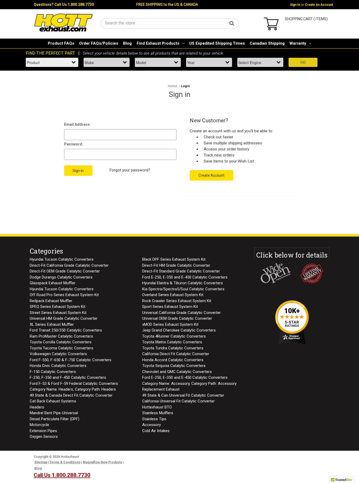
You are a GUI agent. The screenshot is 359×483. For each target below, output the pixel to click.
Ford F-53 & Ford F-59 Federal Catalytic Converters (74, 383)
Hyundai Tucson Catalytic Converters (62, 259)
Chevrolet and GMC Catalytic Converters (177, 371)
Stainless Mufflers (157, 413)
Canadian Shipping (267, 43)
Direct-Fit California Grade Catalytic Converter (69, 265)
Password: (73, 144)
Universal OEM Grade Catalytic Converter (177, 318)
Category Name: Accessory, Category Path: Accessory (189, 383)
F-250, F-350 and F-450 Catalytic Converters (68, 377)
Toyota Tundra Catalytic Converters (172, 348)
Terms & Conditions (64, 462)
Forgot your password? (129, 170)
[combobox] (169, 22)
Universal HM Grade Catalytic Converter (64, 318)
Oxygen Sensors (44, 436)
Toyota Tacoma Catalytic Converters (61, 348)
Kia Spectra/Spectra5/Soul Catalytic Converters (183, 289)
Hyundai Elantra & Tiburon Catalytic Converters (182, 283)
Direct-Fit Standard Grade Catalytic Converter (181, 271)
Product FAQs (61, 43)
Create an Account (319, 5)
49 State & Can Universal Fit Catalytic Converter (183, 395)
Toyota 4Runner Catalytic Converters (174, 336)
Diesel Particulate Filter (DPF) (54, 419)
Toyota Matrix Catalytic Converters (172, 342)
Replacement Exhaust (161, 389)
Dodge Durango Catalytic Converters (61, 277)
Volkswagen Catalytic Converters (58, 353)
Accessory (151, 424)
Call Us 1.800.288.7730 (74, 4)
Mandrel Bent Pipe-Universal (54, 413)
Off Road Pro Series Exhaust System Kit (64, 294)
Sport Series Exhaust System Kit (170, 306)
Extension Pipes (43, 430)
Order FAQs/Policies (98, 43)
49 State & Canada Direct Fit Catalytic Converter (71, 395)
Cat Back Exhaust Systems (53, 401)
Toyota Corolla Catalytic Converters (60, 342)
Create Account (211, 175)
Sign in (295, 5)
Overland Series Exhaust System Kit (172, 294)
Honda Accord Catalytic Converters (172, 360)
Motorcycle (39, 424)
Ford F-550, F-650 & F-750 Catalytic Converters (70, 360)
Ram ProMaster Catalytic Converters (61, 336)
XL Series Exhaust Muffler (52, 324)
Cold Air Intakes (156, 430)
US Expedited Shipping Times (217, 43)
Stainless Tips (154, 419)
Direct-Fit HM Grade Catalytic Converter (176, 265)
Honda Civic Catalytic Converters (58, 365)
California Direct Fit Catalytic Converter (175, 353)
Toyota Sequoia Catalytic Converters (174, 365)
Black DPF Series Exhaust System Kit (174, 259)
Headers (37, 407)
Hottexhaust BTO (157, 407)
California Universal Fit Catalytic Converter (178, 401)
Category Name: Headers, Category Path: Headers (73, 389)
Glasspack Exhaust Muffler (52, 283)
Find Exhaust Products (158, 43)
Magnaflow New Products (102, 462)
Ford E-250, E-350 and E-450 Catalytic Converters (185, 277)
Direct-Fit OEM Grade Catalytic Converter (65, 271)
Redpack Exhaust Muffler (51, 300)
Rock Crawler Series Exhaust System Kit (176, 300)
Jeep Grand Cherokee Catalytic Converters (179, 330)
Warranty (297, 43)
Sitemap (40, 462)
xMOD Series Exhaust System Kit (170, 324)
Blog (127, 43)
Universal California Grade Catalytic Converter (181, 312)
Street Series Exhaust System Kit (58, 312)
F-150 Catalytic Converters (53, 371)
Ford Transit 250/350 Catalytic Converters (66, 330)
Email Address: (77, 124)
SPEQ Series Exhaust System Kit (57, 306)
